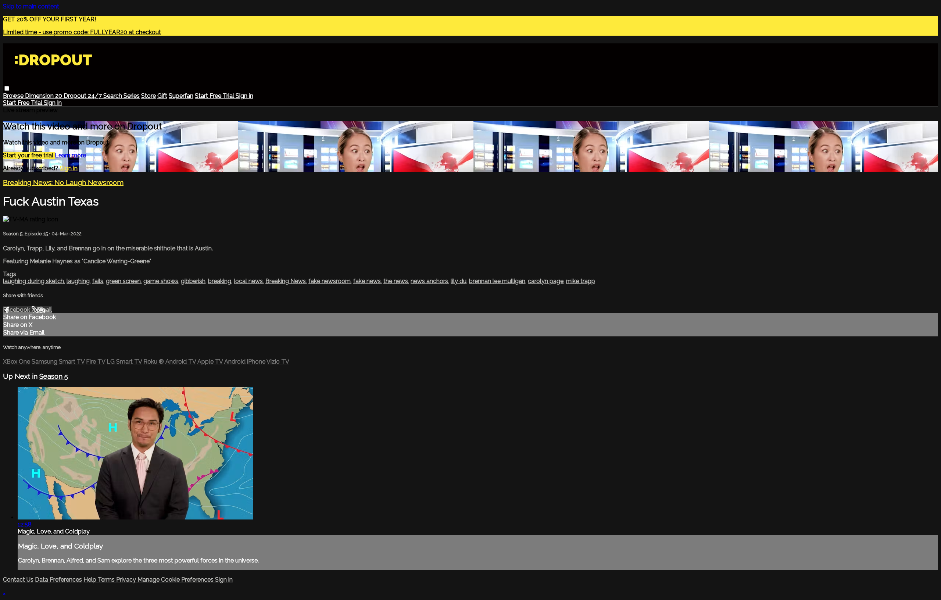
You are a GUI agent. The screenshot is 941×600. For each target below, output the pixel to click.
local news (248, 281)
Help (90, 579)
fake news (367, 281)
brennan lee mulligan (497, 281)
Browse (14, 95)
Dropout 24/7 (83, 95)
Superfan (181, 95)
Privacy (126, 579)
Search (113, 95)
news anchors (429, 281)
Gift (162, 95)
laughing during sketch (33, 281)
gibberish (193, 281)
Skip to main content (31, 6)
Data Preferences (58, 579)
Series (132, 95)
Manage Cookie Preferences (176, 579)
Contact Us (18, 579)
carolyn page (545, 281)
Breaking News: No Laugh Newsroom (63, 182)
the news (395, 281)
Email (44, 309)
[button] (6, 88)
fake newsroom (329, 281)
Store (148, 95)
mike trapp (580, 281)
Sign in (244, 95)
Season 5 (53, 376)
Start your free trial (29, 155)
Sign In (53, 102)
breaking (219, 281)
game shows (160, 281)
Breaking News (285, 281)
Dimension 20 (44, 95)
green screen (123, 281)
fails (97, 281)
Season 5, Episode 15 (26, 233)
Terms (107, 579)
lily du (458, 281)
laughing (78, 281)
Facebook (17, 309)
